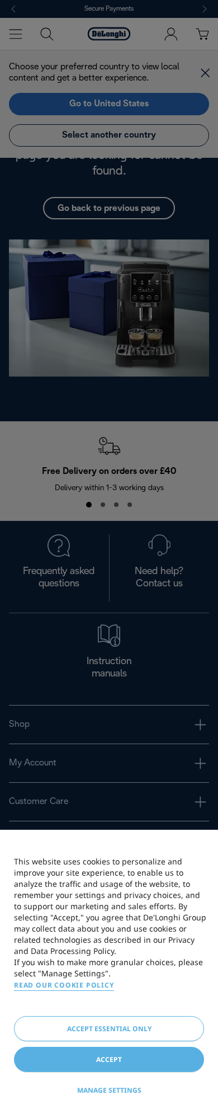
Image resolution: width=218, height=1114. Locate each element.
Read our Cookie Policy (64, 985)
